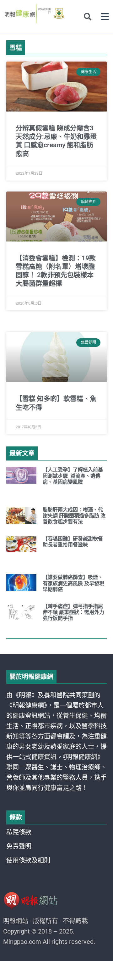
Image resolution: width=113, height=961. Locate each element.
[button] (104, 16)
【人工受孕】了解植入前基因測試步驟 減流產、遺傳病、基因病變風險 (73, 476)
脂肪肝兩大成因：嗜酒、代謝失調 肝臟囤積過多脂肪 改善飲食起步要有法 (74, 516)
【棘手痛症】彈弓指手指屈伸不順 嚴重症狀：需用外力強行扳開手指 (73, 612)
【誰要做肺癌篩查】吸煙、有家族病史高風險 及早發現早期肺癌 (73, 583)
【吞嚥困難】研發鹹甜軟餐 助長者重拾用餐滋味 (73, 542)
